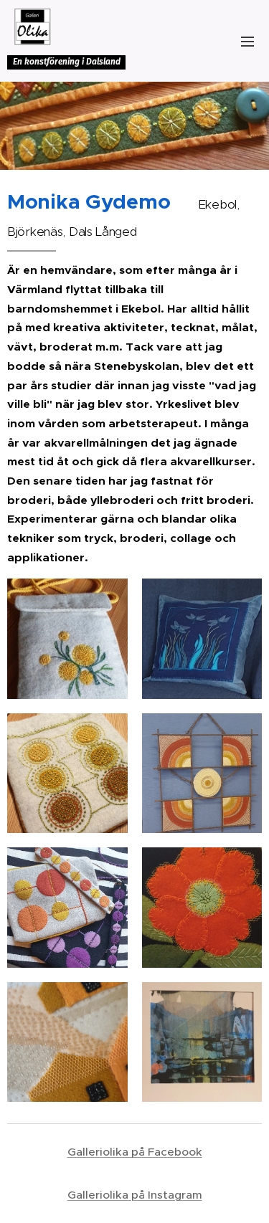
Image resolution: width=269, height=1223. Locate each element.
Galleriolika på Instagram (134, 1194)
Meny (247, 41)
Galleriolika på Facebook (134, 1151)
